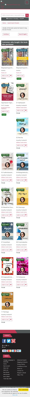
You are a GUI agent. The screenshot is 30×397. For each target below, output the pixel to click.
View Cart (5, 368)
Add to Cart (5, 75)
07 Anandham (5, 242)
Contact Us (20, 370)
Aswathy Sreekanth (21, 105)
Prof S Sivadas (5, 105)
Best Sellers (6, 376)
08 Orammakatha (21, 242)
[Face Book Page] (4, 342)
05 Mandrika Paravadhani (9, 207)
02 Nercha (19, 138)
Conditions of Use (22, 366)
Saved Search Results (13, 23)
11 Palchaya (5, 312)
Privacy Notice (21, 364)
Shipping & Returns (22, 362)
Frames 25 (3, 73)
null (4, 347)
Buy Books (6, 372)
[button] (15, 19)
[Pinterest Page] (13, 342)
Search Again (23, 34)
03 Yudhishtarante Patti (8, 172)
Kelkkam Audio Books (21, 107)
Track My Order (7, 379)
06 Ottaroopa (20, 207)
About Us (19, 368)
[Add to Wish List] (10, 75)
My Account (6, 366)
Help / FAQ (20, 375)
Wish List (5, 370)
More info (15, 395)
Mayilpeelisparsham (7, 68)
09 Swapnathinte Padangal (9, 277)
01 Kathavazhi (20, 103)
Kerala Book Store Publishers (5, 108)
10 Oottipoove (20, 277)
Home (4, 23)
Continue (6, 34)
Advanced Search (21, 360)
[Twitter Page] (9, 342)
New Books (6, 374)
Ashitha (3, 70)
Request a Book (21, 373)
